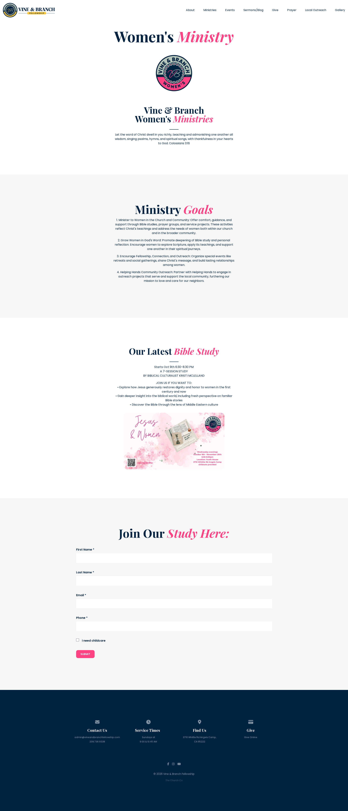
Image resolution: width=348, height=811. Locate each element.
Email (81, 595)
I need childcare (93, 641)
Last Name (85, 572)
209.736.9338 (97, 741)
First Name (85, 549)
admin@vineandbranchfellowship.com (97, 737)
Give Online (250, 737)
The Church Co (174, 780)
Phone (82, 618)
